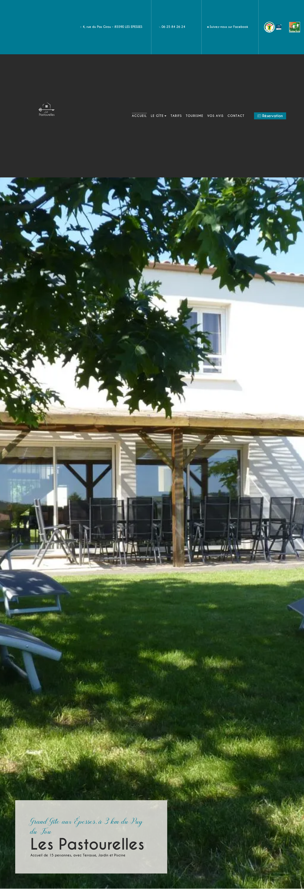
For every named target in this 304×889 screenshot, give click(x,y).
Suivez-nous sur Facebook (229, 27)
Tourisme (194, 116)
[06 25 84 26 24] (160, 27)
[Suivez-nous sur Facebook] (208, 27)
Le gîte (157, 116)
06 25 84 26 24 (173, 27)
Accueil (139, 116)
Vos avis (215, 116)
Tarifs (176, 116)
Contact (236, 116)
